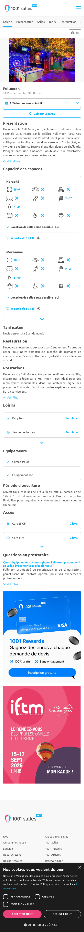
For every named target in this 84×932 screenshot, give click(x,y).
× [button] (79, 867)
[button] (42, 924)
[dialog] (42, 897)
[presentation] (7, 60)
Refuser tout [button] (62, 914)
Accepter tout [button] (22, 914)
